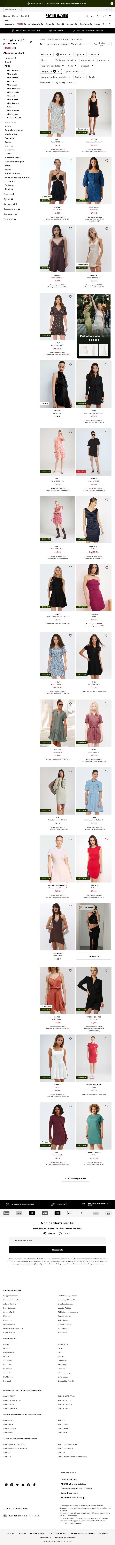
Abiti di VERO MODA (12, 1400)
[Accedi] (92, 16)
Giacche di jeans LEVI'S (13, 1328)
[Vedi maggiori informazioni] (57, 153)
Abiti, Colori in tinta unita (14, 1444)
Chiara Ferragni (64, 1373)
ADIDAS (61, 1357)
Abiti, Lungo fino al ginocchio (15, 1448)
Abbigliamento (55, 39)
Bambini (24, 16)
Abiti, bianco (63, 1424)
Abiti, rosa (62, 1433)
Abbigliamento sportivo (68, 1312)
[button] (80, 44)
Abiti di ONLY (9, 1396)
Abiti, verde (8, 1424)
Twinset (6, 1373)
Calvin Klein (62, 1361)
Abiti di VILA (8, 1404)
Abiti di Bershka (10, 1408)
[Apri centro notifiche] (98, 16)
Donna (6, 16)
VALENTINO (8, 1361)
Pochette (7, 1320)
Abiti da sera (63, 1320)
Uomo (15, 16)
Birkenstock (63, 1377)
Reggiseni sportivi (11, 1296)
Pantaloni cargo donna (67, 1296)
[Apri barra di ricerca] (108, 24)
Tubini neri (62, 1333)
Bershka (61, 1369)
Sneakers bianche (65, 1304)
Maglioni (7, 1316)
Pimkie (6, 1344)
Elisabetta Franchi (66, 1381)
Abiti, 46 (7, 1457)
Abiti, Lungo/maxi (65, 1448)
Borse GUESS (9, 1333)
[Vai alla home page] (18, 1474)
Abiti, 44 (61, 1452)
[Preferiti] (104, 16)
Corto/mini (77, 39)
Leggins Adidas (64, 1308)
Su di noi (10, 1533)
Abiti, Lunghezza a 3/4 (67, 1444)
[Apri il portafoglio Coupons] (86, 16)
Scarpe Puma (63, 1328)
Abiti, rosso (8, 1433)
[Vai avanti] (103, 24)
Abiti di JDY (63, 1408)
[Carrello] (110, 16)
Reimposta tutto (67, 82)
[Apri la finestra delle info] (112, 3)
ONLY (60, 1352)
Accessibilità (45, 1538)
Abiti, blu (61, 1420)
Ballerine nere (9, 1308)
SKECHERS (8, 1365)
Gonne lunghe (9, 1324)
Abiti (67, 39)
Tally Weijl (62, 1365)
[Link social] (6, 1485)
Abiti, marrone (9, 1428)
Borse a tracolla (65, 1324)
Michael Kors (8, 1352)
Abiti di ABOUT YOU (66, 1396)
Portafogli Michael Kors (68, 1300)
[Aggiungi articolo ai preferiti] (70, 93)
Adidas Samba (9, 1304)
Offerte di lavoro (37, 1533)
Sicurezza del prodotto (65, 1538)
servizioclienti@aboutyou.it (34, 1264)
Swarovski (7, 1369)
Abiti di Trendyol (65, 1404)
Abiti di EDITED (64, 1400)
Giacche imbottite (11, 1300)
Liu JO (60, 1348)
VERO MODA (63, 1344)
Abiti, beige (63, 1428)
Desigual (7, 1381)
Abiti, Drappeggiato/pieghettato (72, 1457)
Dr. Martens (8, 1377)
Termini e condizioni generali (83, 1533)
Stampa (22, 1533)
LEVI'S (6, 1357)
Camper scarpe (64, 1316)
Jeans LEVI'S (8, 1312)
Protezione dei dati (58, 1533)
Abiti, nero (7, 1420)
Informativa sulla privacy (22, 1261)
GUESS (6, 1348)
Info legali (103, 1533)
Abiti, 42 (7, 1452)
